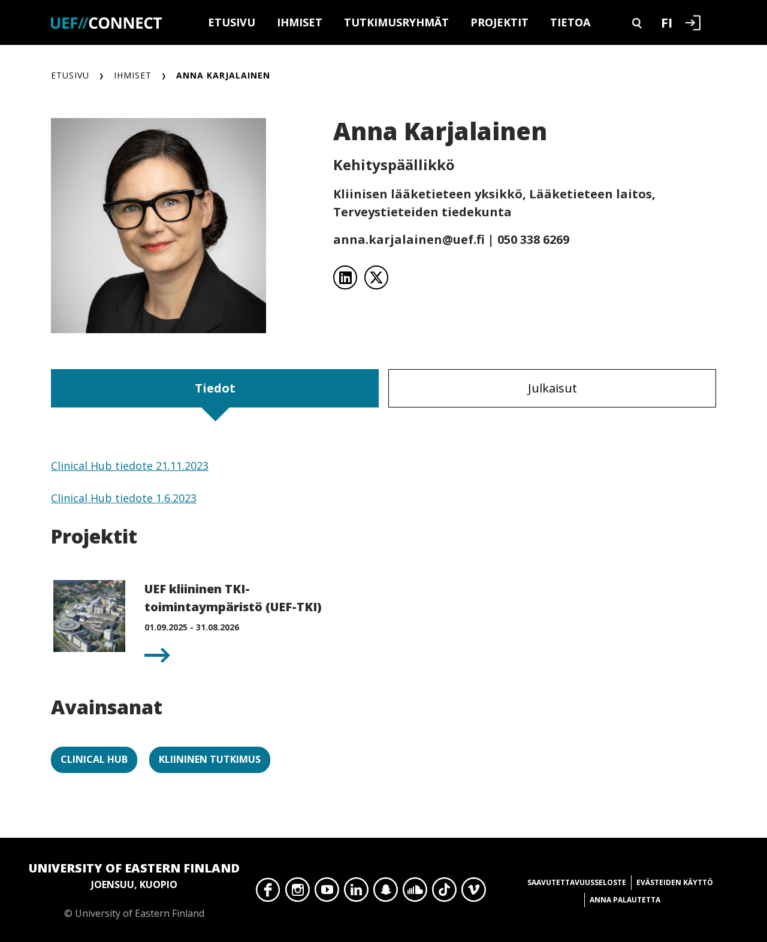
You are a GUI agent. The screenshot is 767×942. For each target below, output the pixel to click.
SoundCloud (415, 892)
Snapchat (385, 892)
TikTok (444, 892)
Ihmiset (299, 22)
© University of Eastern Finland (134, 890)
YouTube (327, 892)
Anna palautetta (625, 900)
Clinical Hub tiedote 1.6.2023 (124, 498)
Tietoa (570, 22)
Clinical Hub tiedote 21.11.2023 (130, 465)
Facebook (268, 892)
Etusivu (231, 22)
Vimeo (473, 892)
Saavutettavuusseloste (576, 882)
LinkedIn (356, 892)
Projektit (499, 22)
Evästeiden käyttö (674, 882)
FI (666, 22)
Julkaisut (552, 388)
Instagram (297, 892)
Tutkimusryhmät (396, 22)
